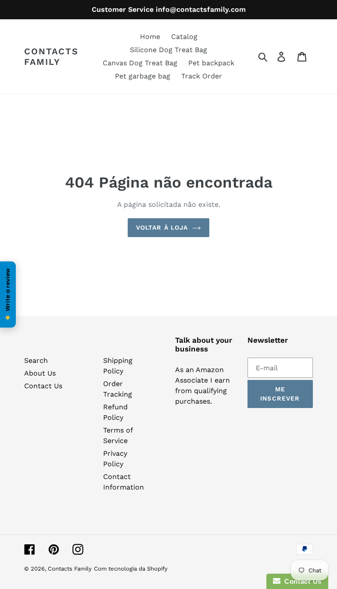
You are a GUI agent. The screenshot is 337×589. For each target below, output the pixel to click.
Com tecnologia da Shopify (131, 568)
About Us (40, 373)
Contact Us (43, 386)
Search (36, 360)
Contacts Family (51, 56)
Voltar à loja (162, 227)
